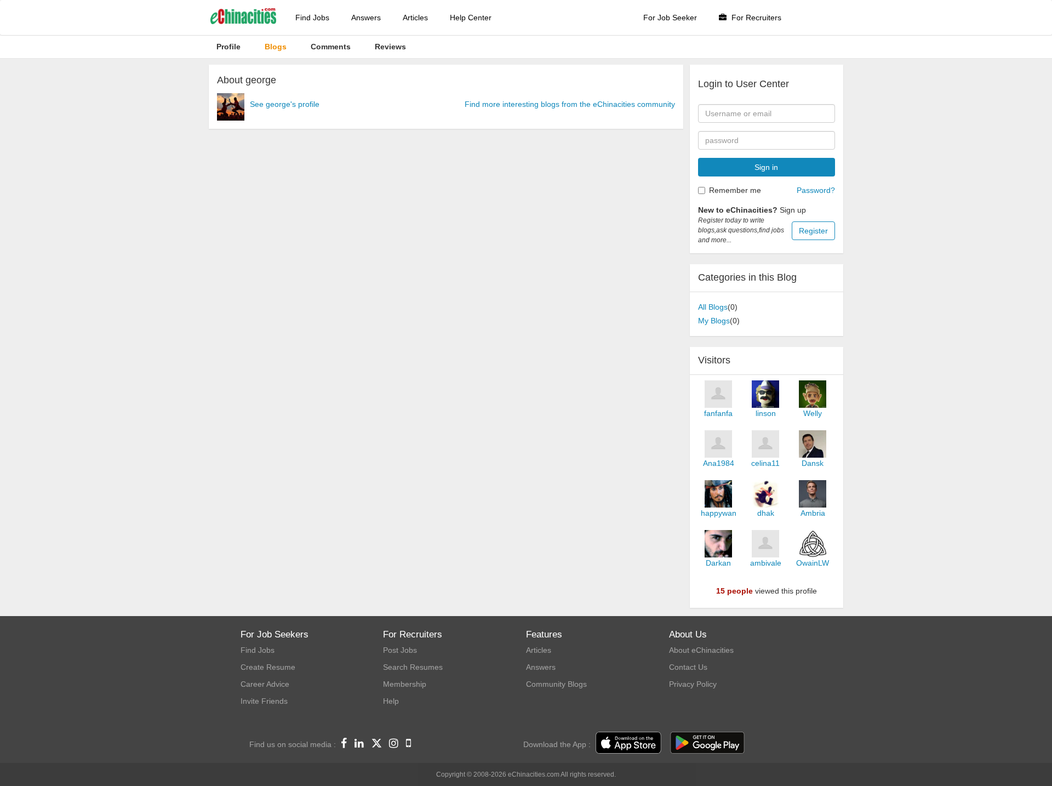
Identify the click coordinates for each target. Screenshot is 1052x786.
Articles (415, 17)
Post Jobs (400, 650)
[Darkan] (718, 543)
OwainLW (812, 563)
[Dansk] (812, 444)
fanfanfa (718, 413)
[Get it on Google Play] (707, 743)
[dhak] (765, 494)
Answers (366, 17)
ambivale (765, 563)
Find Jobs (312, 17)
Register (813, 230)
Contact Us (688, 667)
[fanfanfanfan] (718, 394)
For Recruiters (755, 17)
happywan (718, 513)
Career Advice (265, 684)
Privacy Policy (693, 684)
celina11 (765, 463)
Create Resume (268, 667)
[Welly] (812, 394)
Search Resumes (413, 667)
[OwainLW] (812, 543)
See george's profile (284, 104)
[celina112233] (765, 444)
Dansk (813, 463)
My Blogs (714, 320)
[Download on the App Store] (628, 743)
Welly (812, 413)
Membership (404, 684)
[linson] (765, 394)
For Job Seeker (670, 17)
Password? (816, 190)
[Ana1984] (718, 444)
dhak (765, 513)
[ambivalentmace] (765, 543)
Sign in (766, 167)
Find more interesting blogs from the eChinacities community (570, 104)
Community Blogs (556, 684)
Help (391, 701)
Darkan (718, 563)
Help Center (470, 17)
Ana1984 (718, 463)
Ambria (813, 513)
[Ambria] (812, 494)
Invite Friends (264, 701)
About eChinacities (701, 650)
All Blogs (713, 307)
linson (766, 413)
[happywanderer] (718, 494)
